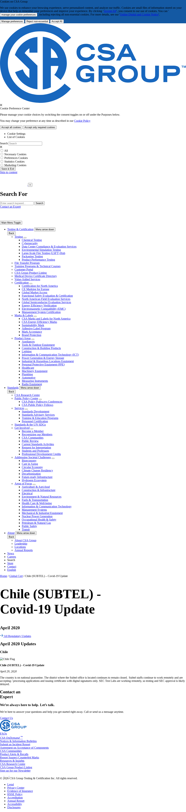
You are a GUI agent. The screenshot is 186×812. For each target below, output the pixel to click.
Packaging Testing (32, 256)
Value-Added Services (27, 279)
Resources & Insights (12, 760)
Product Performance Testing (38, 259)
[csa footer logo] (13, 730)
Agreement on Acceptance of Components (24, 747)
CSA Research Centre (27, 395)
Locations (20, 546)
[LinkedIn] (2, 775)
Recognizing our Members (37, 434)
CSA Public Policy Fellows (37, 404)
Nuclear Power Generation (37, 516)
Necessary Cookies (15, 154)
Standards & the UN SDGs (30, 424)
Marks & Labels (24, 315)
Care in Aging (30, 463)
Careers (11, 556)
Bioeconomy (29, 460)
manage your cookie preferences (18, 14)
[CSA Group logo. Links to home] (14, 184)
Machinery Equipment (34, 371)
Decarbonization (31, 473)
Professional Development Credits (41, 454)
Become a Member (33, 431)
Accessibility (14, 804)
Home (3, 576)
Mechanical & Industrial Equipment (42, 513)
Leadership (21, 543)
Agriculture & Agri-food (36, 486)
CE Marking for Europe (35, 289)
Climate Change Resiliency (37, 470)
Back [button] (11, 233)
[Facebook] (8, 775)
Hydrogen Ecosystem (34, 480)
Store (10, 563)
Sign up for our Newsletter (15, 770)
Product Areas (23, 338)
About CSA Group (25, 540)
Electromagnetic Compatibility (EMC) (44, 308)
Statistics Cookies (14, 161)
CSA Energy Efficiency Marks (39, 321)
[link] (11, 223)
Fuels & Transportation (35, 499)
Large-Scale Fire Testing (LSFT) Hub (43, 253)
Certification (22, 282)
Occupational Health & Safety (39, 519)
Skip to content (8, 172)
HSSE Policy (15, 794)
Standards (13, 387)
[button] (44, 229)
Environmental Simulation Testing (41, 249)
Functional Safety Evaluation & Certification (47, 295)
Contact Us (6, 718)
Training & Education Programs (40, 418)
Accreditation (15, 797)
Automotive (28, 377)
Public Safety (29, 526)
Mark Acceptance (32, 331)
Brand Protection (31, 335)
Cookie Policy (82, 120)
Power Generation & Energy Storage (43, 357)
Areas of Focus (23, 483)
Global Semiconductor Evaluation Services (46, 302)
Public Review (30, 440)
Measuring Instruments (35, 380)
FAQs (3, 733)
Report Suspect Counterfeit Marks (19, 757)
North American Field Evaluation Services (46, 299)
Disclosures (14, 807)
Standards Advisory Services (38, 414)
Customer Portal (24, 269)
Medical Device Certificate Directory (36, 276)
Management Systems (34, 509)
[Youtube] (13, 775)
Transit (26, 529)
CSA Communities (32, 437)
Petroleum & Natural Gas (36, 522)
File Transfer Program (27, 262)
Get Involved (22, 427)
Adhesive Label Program (36, 328)
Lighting (27, 351)
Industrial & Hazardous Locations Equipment (48, 361)
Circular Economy (32, 467)
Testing (19, 236)
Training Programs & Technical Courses (37, 266)
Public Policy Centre (26, 398)
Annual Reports (24, 550)
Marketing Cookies (15, 165)
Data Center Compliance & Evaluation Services (49, 246)
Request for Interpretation (36, 447)
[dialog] (93, 189)
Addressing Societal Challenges (33, 457)
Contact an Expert (10, 206)
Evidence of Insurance (20, 791)
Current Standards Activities (38, 444)
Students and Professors (35, 450)
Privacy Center (15, 787)
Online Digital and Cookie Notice (139, 14)
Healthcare (28, 367)
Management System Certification (41, 312)
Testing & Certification (20, 229)
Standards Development (35, 411)
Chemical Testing (32, 240)
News (10, 553)
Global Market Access (34, 292)
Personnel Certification (35, 421)
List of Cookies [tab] (16, 137)
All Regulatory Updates (17, 636)
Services (19, 408)
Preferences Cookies (16, 157)
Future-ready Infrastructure (37, 477)
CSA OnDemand (11, 737)
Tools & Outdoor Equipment (38, 344)
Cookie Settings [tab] (16, 133)
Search (4, 143)
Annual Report (15, 800)
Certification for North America (40, 285)
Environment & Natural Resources (41, 496)
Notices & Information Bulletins (18, 741)
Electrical (27, 493)
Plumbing (27, 374)
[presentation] (1, 105)
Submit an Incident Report (15, 744)
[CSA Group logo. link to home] (93, 101)
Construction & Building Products (41, 348)
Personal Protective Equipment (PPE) (43, 364)
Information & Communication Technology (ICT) (50, 354)
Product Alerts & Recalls (14, 754)
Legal (10, 784)
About (11, 532)
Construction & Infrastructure (38, 490)
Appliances (28, 341)
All (6, 150)
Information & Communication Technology (47, 506)
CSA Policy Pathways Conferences (42, 401)
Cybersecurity (30, 243)
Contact (11, 566)
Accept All (110, 11)
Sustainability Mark (33, 325)
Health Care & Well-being (37, 503)
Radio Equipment (32, 384)
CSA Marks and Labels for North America (46, 318)
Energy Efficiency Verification (39, 305)
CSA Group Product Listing (31, 272)
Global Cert (16, 576)
